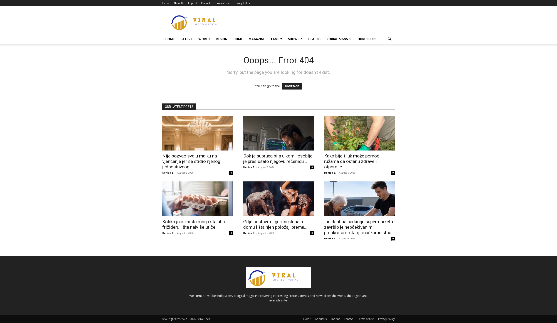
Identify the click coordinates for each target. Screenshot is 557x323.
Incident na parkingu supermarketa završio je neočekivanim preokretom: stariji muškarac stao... (359, 227)
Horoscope (367, 39)
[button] (389, 39)
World (204, 39)
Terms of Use (222, 3)
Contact (205, 3)
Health (314, 39)
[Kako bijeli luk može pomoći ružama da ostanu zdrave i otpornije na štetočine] (359, 133)
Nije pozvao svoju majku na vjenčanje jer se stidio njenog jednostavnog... (191, 161)
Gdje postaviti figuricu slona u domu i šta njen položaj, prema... (275, 224)
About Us (179, 3)
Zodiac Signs (337, 39)
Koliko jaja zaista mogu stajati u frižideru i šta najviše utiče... (194, 224)
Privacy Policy (242, 3)
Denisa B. (168, 172)
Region (221, 39)
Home (165, 3)
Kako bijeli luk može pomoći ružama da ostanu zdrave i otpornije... (352, 161)
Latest (186, 39)
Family (276, 39)
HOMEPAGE (292, 86)
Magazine (257, 39)
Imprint (192, 3)
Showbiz (295, 39)
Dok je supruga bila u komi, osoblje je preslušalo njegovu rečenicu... (277, 158)
